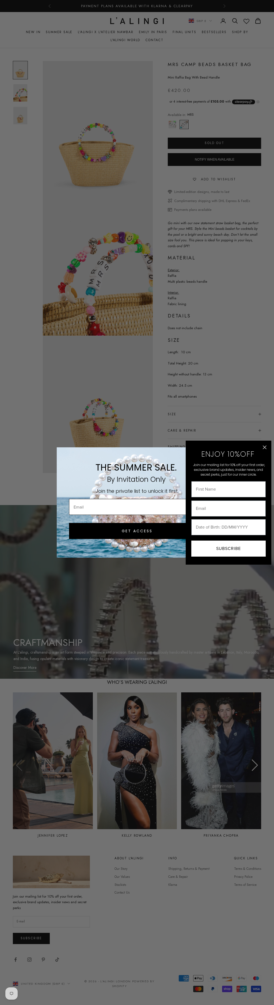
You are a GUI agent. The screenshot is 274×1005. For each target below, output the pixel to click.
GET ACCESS (137, 531)
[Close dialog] (265, 447)
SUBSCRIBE (228, 548)
